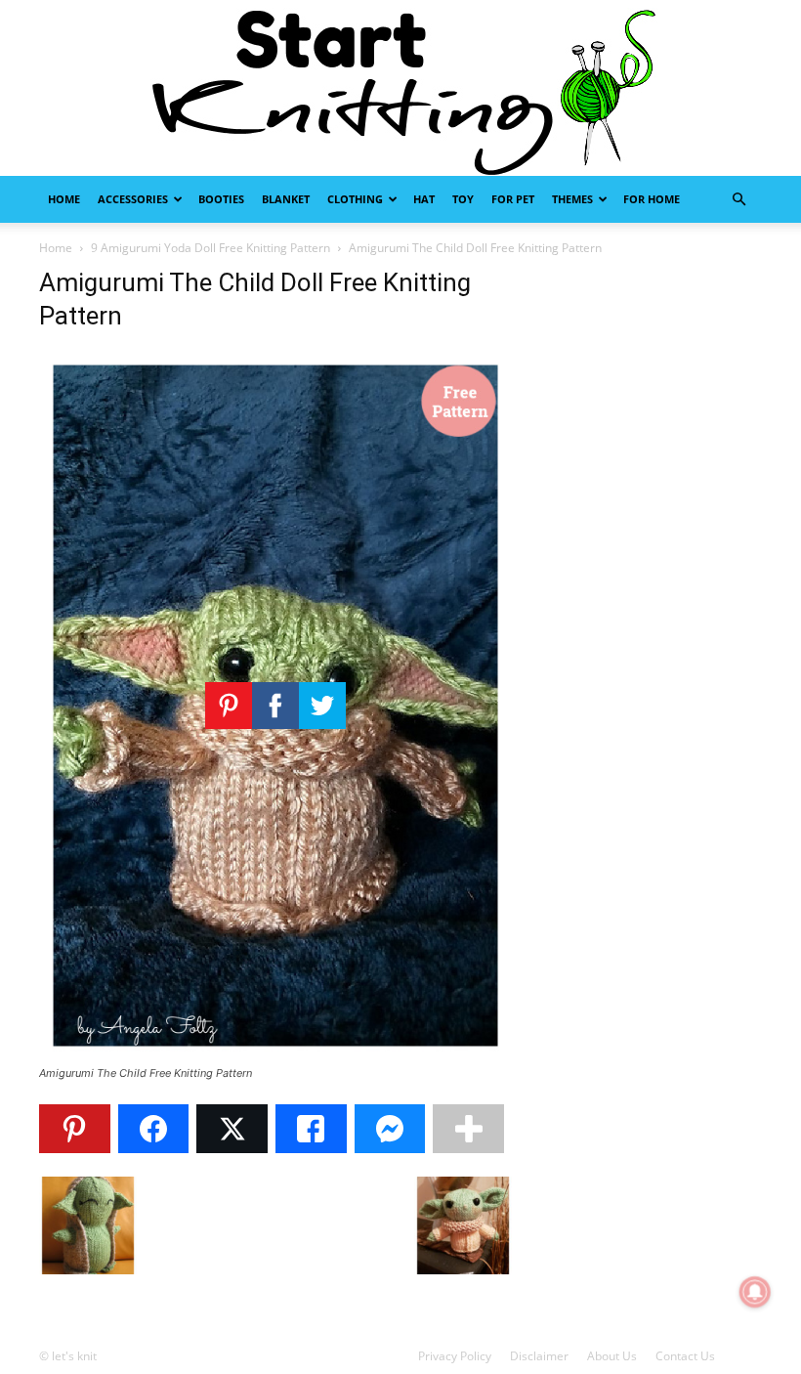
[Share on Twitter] (232, 1128)
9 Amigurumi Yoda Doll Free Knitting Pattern (210, 247)
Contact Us (685, 1356)
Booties (221, 199)
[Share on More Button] (468, 1128)
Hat (424, 199)
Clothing (355, 199)
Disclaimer (539, 1356)
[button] (738, 200)
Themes (572, 199)
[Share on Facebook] (154, 1128)
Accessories (133, 199)
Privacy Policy (454, 1356)
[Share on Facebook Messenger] (390, 1128)
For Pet (512, 199)
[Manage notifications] (755, 1292)
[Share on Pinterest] (74, 1128)
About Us (612, 1356)
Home (64, 199)
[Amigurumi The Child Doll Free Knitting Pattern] (275, 1055)
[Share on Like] (311, 1128)
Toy (463, 199)
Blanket (286, 199)
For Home (651, 199)
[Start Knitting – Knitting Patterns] (400, 88)
